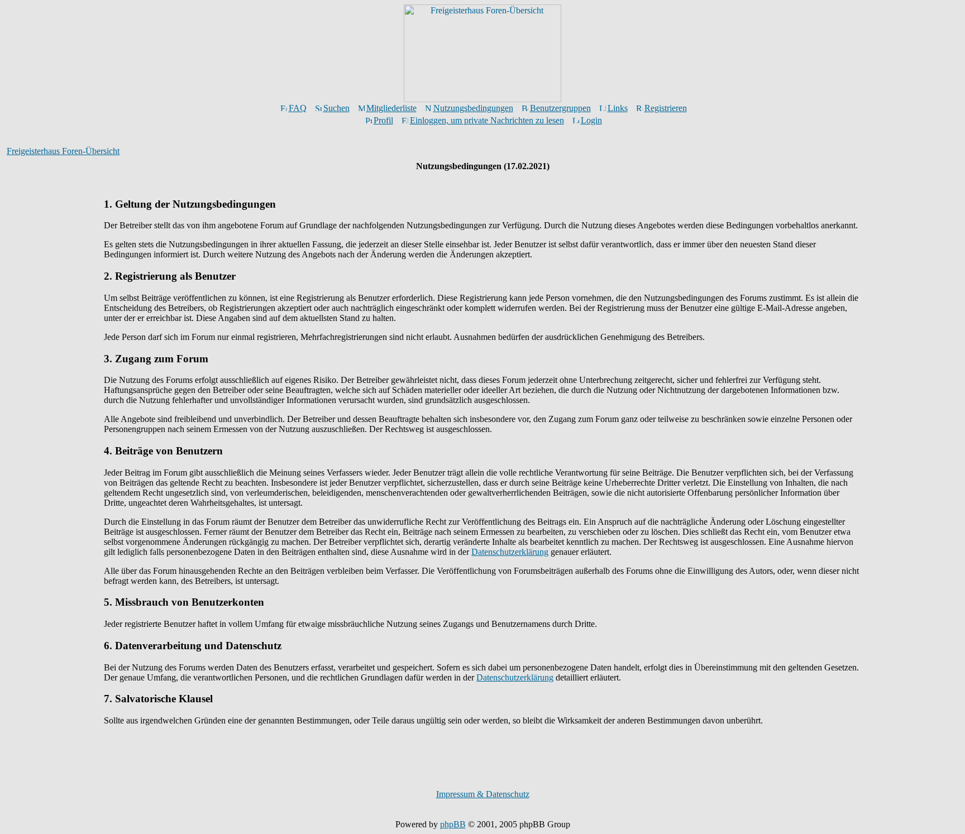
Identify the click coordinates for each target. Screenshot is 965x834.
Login (591, 120)
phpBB (453, 824)
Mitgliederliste (391, 108)
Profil (383, 120)
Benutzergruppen (560, 108)
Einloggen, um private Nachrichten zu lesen (487, 120)
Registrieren (665, 108)
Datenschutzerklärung (509, 552)
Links (618, 108)
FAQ (298, 108)
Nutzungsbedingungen (473, 108)
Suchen (336, 108)
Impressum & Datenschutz (482, 794)
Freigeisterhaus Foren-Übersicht (63, 151)
